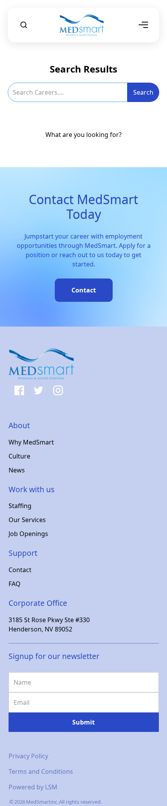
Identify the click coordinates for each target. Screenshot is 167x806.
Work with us (31, 489)
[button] (143, 25)
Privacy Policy (28, 756)
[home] (83, 25)
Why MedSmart (31, 442)
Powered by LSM (33, 787)
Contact (20, 570)
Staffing (20, 506)
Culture (19, 456)
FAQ (15, 583)
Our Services (27, 519)
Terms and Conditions (41, 771)
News (17, 470)
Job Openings (28, 533)
